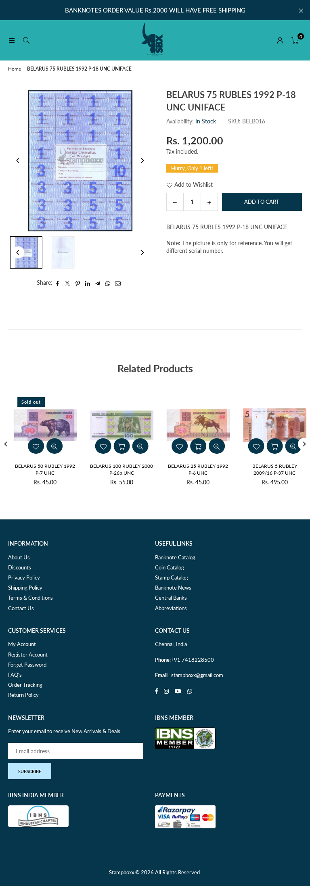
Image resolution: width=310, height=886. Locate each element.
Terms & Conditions (30, 597)
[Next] (142, 160)
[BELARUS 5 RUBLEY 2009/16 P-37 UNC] (270, 425)
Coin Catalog (169, 567)
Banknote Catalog (175, 557)
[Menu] (11, 40)
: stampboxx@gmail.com (195, 675)
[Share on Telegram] (98, 283)
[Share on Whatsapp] (108, 283)
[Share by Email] (118, 283)
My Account (22, 644)
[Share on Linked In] (88, 283)
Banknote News (173, 587)
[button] (294, 40)
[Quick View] (50, 446)
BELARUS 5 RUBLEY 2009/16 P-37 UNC (269, 469)
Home (14, 69)
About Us (19, 557)
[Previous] (18, 160)
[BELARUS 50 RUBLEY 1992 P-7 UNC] (41, 425)
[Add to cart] (117, 446)
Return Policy (23, 695)
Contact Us (21, 608)
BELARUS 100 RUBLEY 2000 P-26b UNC (117, 469)
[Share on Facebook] (57, 283)
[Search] (26, 40)
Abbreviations (171, 608)
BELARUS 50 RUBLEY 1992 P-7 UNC (40, 469)
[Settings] (280, 40)
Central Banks (171, 597)
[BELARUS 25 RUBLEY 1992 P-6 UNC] (194, 425)
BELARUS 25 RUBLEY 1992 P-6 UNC (193, 469)
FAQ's (15, 674)
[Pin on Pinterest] (78, 283)
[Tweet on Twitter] (68, 283)
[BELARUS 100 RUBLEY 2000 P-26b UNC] (117, 425)
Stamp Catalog (171, 577)
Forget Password (27, 664)
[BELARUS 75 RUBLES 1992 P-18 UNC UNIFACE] (26, 252)
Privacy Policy (24, 577)
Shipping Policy (25, 587)
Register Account (28, 654)
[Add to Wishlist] (31, 446)
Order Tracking (25, 685)
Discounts (19, 567)
